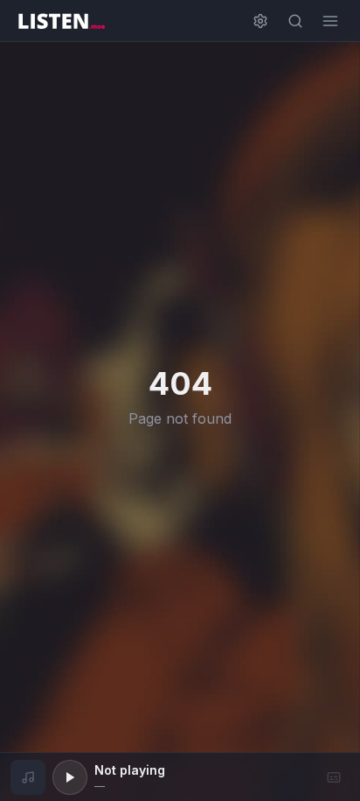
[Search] (295, 21)
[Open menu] (330, 21)
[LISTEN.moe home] (61, 21)
